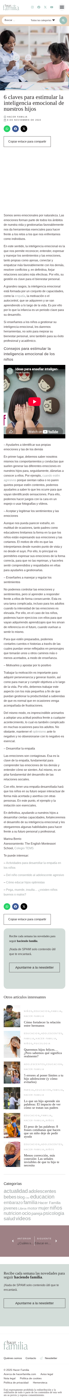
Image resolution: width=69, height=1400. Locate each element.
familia (56, 1011)
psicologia (42, 1043)
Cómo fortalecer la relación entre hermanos (42, 1023)
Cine (27, 1198)
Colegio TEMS (24, 848)
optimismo (39, 731)
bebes (10, 1196)
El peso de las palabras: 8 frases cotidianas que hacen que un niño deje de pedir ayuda (42, 1131)
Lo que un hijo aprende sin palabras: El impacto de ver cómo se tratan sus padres (42, 1104)
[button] (62, 7)
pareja (29, 1090)
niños (28, 1011)
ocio (26, 1213)
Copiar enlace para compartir (27, 141)
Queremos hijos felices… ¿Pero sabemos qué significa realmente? (43, 1053)
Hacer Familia (34, 1016)
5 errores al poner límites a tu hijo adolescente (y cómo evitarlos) (43, 1078)
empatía (20, 296)
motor (32, 1208)
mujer (43, 1208)
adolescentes (51, 1033)
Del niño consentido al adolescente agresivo (35, 875)
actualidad (16, 1191)
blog (21, 1197)
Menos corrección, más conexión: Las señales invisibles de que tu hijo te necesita (41, 1160)
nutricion (12, 1213)
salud (9, 1218)
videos (23, 1218)
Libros (22, 1208)
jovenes (10, 1208)
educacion (42, 1011)
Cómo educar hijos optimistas (25, 882)
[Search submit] (63, 20)
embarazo (13, 1202)
